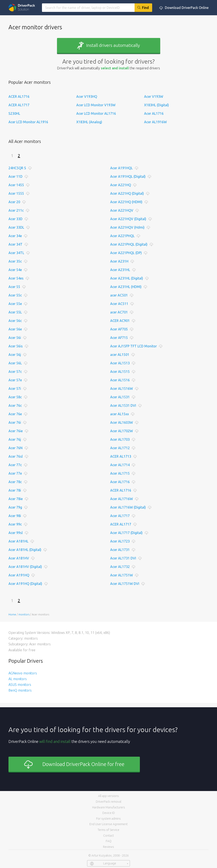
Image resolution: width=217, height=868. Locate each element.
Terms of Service (108, 830)
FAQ (108, 841)
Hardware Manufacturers (108, 807)
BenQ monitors (20, 690)
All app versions (108, 796)
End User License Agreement (108, 824)
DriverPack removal (108, 801)
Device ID (108, 813)
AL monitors (17, 679)
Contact (108, 835)
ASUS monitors (19, 684)
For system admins (108, 818)
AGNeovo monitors (22, 673)
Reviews (108, 846)
